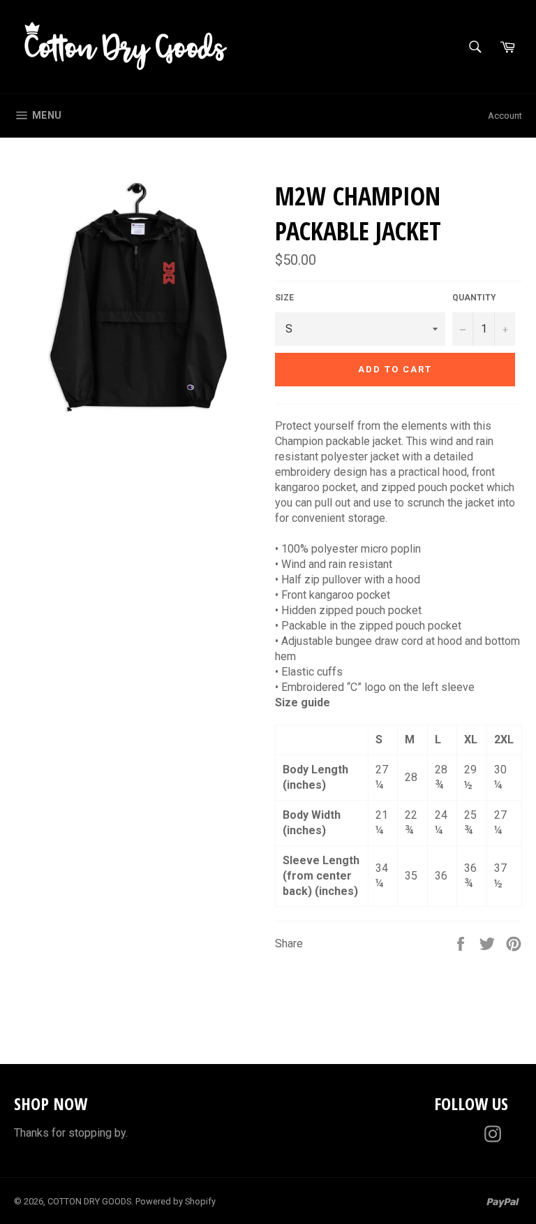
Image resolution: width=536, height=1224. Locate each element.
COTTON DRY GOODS (89, 1201)
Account (505, 115)
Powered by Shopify (175, 1201)
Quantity (474, 298)
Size (284, 298)
